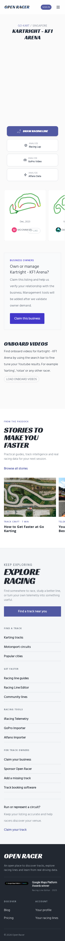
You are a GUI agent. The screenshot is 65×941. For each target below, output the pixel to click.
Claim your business (17, 759)
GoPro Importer (14, 728)
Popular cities (13, 656)
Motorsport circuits (17, 646)
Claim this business (27, 318)
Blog (7, 910)
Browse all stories (16, 468)
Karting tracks (13, 637)
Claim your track (15, 829)
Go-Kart (23, 25)
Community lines (15, 696)
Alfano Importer (15, 737)
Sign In (46, 7)
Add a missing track (17, 778)
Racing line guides (16, 678)
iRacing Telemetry (16, 718)
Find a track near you (32, 611)
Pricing (9, 918)
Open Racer (23, 856)
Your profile (43, 910)
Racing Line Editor (16, 687)
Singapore (39, 26)
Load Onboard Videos (21, 379)
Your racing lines (46, 918)
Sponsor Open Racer (18, 768)
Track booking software (20, 787)
